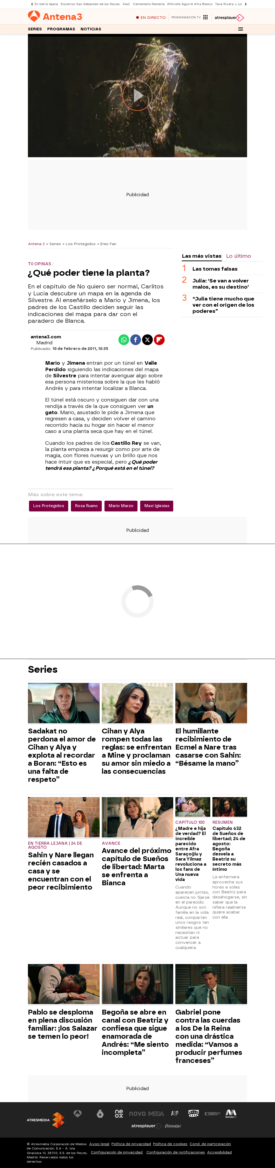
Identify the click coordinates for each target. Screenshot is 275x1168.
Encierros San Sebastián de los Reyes (90, 4)
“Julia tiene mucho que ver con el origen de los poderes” (223, 305)
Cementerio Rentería (149, 4)
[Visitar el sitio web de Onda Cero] (194, 1114)
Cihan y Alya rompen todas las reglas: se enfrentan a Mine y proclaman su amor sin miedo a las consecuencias (136, 751)
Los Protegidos (48, 506)
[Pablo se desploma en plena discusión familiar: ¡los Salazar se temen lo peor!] (64, 985)
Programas (61, 29)
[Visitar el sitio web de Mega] (156, 1114)
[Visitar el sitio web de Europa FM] (212, 1114)
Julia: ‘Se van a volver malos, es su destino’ (221, 284)
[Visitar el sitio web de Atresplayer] (147, 1126)
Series (35, 29)
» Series (53, 244)
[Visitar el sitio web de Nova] (137, 1114)
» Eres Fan (106, 244)
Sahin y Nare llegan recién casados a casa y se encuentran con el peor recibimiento (61, 871)
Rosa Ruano (86, 506)
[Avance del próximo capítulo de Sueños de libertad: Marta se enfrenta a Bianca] (137, 818)
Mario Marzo (120, 506)
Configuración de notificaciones (175, 1152)
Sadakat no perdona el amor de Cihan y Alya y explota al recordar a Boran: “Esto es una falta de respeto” (62, 755)
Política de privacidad (131, 1144)
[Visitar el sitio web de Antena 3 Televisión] (82, 1114)
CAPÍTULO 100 (190, 822)
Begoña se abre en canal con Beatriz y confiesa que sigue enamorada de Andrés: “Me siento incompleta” (135, 1032)
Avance (111, 843)
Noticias (91, 29)
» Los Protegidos (79, 244)
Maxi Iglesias (156, 506)
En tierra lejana (46, 4)
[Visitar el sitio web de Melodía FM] (231, 1114)
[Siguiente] (244, 4)
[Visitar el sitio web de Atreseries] (175, 1114)
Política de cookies (170, 1144)
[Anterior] (30, 4)
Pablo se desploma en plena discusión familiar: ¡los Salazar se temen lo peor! (62, 1024)
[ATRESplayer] (229, 17)
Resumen (222, 822)
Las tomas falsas (215, 269)
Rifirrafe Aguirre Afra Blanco (189, 4)
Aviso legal (99, 1144)
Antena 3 (36, 244)
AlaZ (126, 4)
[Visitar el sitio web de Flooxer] (173, 1126)
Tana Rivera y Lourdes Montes (238, 4)
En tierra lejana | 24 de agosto (55, 845)
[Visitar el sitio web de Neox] (119, 1114)
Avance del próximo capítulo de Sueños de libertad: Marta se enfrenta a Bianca (136, 867)
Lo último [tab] (238, 256)
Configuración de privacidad (117, 1152)
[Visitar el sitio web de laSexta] (100, 1114)
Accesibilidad (219, 1152)
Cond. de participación (210, 1144)
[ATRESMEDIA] (45, 1120)
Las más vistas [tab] (202, 256)
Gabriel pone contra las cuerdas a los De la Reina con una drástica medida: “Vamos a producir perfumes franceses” (208, 1036)
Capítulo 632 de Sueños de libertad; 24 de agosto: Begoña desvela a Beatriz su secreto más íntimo (228, 849)
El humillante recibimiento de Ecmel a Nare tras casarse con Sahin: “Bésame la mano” (208, 747)
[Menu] (240, 29)
